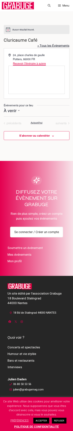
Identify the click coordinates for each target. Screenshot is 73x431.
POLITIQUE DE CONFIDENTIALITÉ (36, 426)
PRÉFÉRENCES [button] (19, 420)
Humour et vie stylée (21, 354)
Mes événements (19, 254)
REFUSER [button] (59, 420)
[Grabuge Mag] (18, 5)
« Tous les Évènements (53, 45)
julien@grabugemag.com (28, 389)
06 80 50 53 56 (22, 384)
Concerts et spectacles (23, 347)
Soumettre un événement (25, 248)
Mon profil (14, 261)
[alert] (36, 29)
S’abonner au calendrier (34, 135)
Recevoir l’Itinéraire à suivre (29, 63)
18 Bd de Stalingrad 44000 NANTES (34, 312)
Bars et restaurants (20, 360)
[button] (49, 5)
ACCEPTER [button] (41, 420)
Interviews (14, 367)
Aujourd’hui (36, 122)
